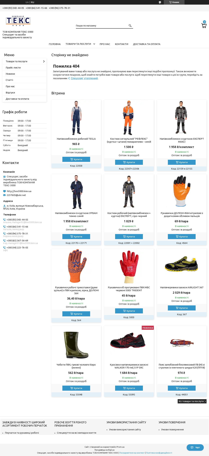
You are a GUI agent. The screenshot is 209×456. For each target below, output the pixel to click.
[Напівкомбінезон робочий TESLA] (76, 118)
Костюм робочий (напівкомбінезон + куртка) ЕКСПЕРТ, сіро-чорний (129, 214)
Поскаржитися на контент (132, 453)
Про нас (105, 44)
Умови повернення (172, 429)
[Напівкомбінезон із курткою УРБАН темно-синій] (76, 192)
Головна (55, 44)
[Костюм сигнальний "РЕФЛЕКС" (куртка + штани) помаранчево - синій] (129, 118)
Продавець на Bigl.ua (104, 450)
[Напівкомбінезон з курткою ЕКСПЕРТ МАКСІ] (181, 118)
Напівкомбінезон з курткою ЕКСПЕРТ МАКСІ (182, 140)
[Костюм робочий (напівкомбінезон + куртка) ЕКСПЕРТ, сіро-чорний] (129, 192)
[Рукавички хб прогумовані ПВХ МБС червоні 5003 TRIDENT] (129, 266)
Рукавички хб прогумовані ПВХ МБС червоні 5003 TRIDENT (129, 289)
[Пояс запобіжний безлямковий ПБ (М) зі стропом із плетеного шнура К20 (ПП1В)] (181, 344)
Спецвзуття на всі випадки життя (76, 432)
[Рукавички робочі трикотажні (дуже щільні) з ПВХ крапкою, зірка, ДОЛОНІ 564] (76, 266)
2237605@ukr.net (16, 195)
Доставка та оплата (146, 44)
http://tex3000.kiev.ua (19, 191)
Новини (10, 73)
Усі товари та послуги (191, 401)
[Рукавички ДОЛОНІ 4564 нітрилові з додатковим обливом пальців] (181, 192)
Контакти (121, 44)
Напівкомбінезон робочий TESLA (76, 138)
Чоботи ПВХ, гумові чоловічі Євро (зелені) (76, 366)
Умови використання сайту (125, 429)
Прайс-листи (13, 67)
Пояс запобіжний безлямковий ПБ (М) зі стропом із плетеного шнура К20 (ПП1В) (182, 366)
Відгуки (10, 92)
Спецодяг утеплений (84, 78)
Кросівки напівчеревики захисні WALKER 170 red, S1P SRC (129, 366)
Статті (9, 80)
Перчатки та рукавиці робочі (22, 432)
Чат (197, 447)
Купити (78, 159)
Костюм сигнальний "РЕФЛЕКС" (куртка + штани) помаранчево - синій (129, 140)
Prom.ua (120, 447)
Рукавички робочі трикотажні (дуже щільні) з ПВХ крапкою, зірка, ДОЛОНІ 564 (76, 290)
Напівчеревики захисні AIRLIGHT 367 (181, 287)
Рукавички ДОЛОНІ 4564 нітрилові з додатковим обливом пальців (182, 214)
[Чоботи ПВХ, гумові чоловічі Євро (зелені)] (76, 344)
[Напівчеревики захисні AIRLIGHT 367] (181, 266)
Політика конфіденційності (159, 453)
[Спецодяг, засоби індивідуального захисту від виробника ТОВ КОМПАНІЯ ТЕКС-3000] (18, 20)
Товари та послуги (78, 43)
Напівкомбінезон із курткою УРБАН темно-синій (76, 214)
